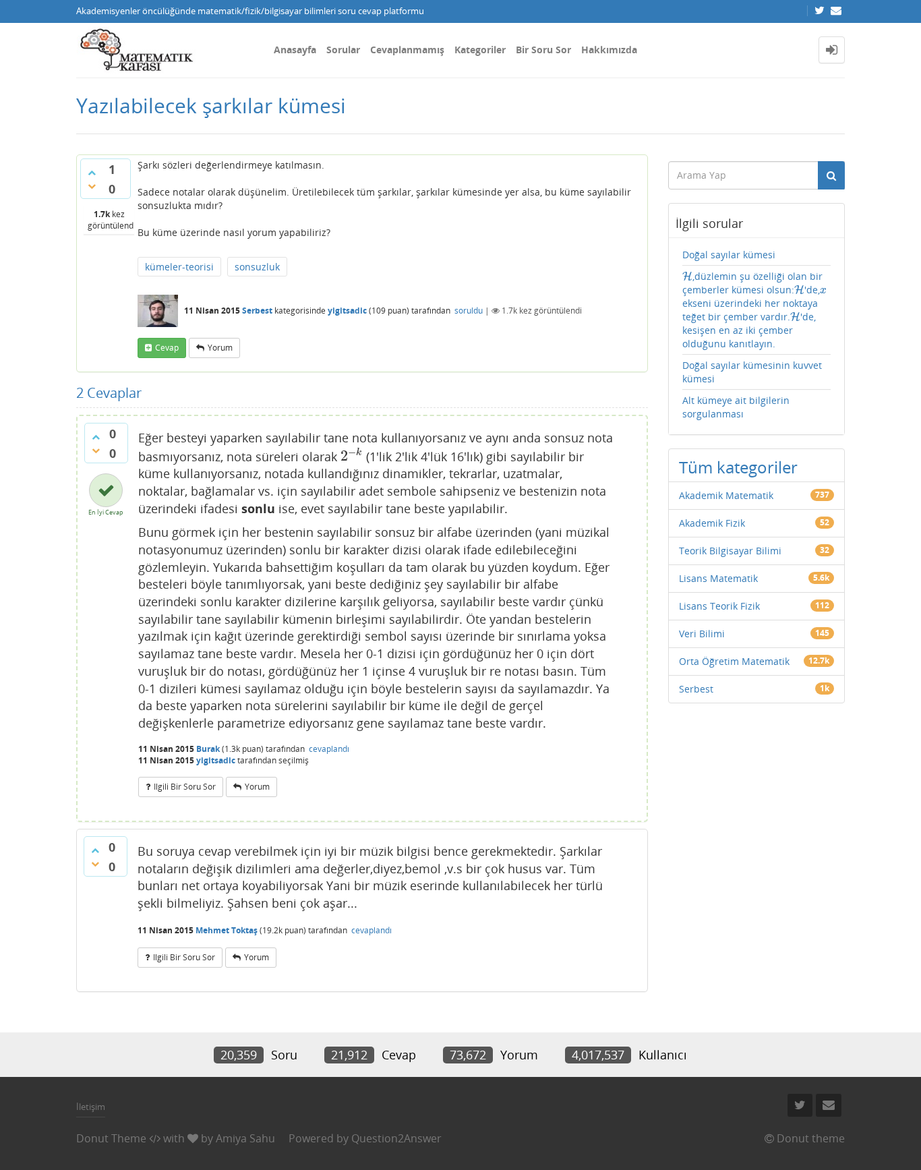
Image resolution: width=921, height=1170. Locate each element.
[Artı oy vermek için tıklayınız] (91, 172)
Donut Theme (111, 1138)
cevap (167, 347)
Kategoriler (480, 49)
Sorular (343, 49)
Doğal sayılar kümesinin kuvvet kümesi (752, 372)
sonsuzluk (257, 266)
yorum (220, 347)
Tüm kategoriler (738, 467)
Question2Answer (396, 1138)
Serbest (257, 310)
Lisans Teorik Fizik (719, 605)
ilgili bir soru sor (185, 786)
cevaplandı (329, 749)
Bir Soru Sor (543, 49)
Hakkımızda (609, 49)
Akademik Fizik (712, 523)
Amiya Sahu (245, 1138)
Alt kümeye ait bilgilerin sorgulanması (736, 407)
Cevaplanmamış (407, 49)
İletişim (90, 1107)
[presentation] (351, 456)
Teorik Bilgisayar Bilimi (730, 550)
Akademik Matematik (726, 495)
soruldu (468, 310)
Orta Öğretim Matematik (734, 661)
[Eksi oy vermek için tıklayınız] (91, 186)
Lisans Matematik (718, 578)
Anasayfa (295, 49)
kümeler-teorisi (179, 266)
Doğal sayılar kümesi (728, 254)
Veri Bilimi (702, 633)
